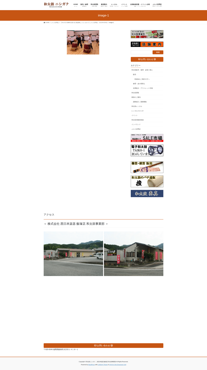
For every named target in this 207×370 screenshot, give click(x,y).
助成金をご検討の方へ (142, 79)
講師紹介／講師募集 (140, 102)
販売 (134, 74)
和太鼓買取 (135, 93)
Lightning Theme (103, 364)
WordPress (91, 364)
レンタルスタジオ (138, 111)
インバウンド (136, 124)
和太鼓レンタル (137, 106)
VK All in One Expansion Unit (117, 364)
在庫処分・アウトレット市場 (143, 88)
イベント (135, 115)
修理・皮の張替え (139, 83)
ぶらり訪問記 (136, 129)
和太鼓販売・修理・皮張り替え (142, 70)
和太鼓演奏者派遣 (138, 120)
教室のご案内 (136, 97)
